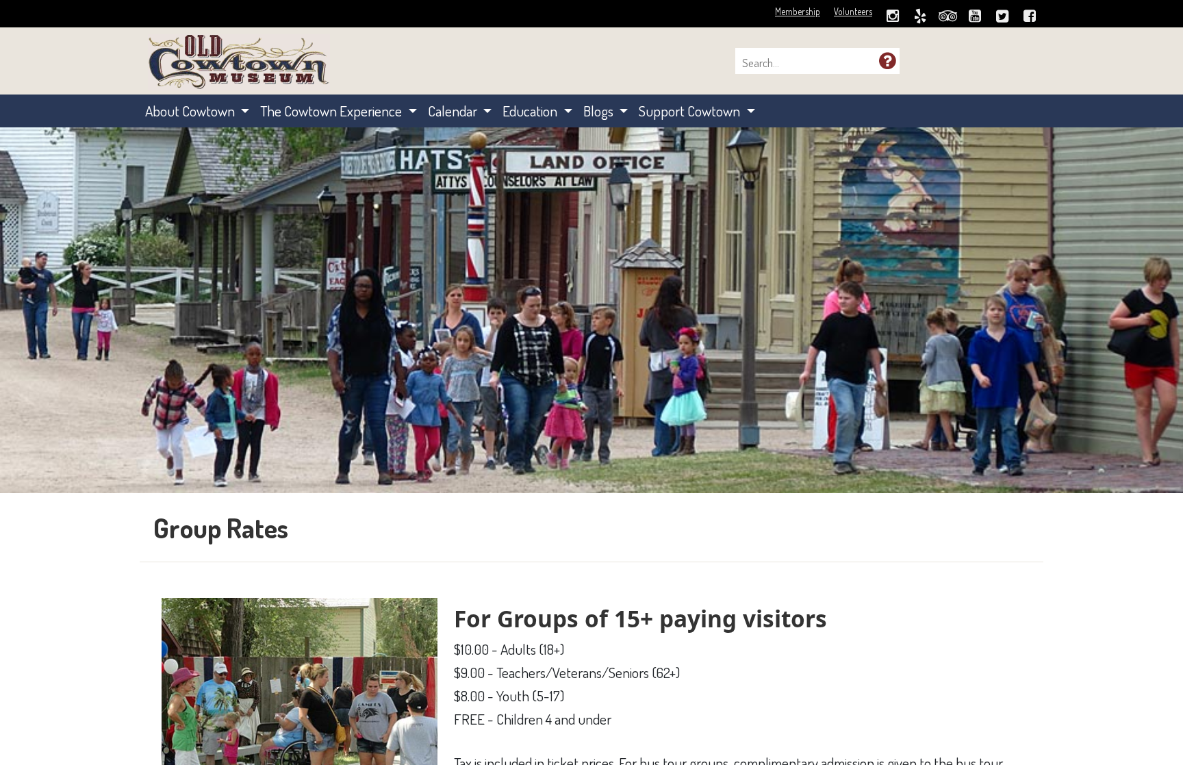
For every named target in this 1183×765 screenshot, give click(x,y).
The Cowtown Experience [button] (332, 110)
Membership (797, 11)
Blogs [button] (599, 110)
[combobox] (810, 63)
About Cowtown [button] (191, 110)
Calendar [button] (454, 110)
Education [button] (531, 110)
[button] (887, 60)
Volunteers (853, 11)
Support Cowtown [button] (691, 110)
